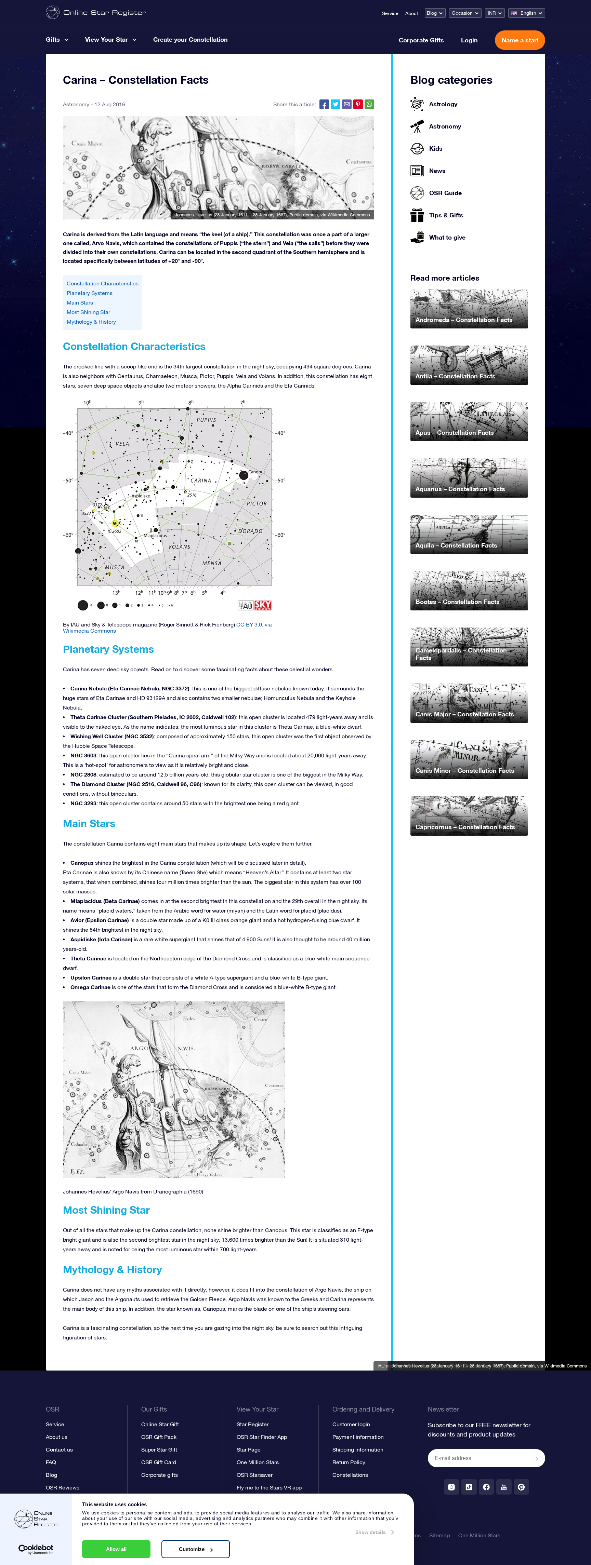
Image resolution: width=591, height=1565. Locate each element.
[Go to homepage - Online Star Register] (96, 12)
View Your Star (106, 39)
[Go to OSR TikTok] (469, 1487)
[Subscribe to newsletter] (537, 1458)
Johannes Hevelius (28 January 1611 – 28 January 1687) (231, 214)
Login (469, 40)
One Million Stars (258, 1462)
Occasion (462, 13)
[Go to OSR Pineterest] (521, 1487)
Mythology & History (91, 322)
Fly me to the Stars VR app (269, 1487)
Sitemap (439, 1535)
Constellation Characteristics (103, 283)
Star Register (252, 1424)
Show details (370, 1532)
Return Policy (348, 1462)
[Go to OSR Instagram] (451, 1487)
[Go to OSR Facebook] (486, 1487)
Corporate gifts (159, 1475)
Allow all (116, 1549)
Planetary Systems (90, 293)
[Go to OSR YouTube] (504, 1487)
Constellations (350, 1475)
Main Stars (80, 302)
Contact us (59, 1449)
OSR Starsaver (255, 1475)
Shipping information (357, 1449)
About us (56, 1437)
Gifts (53, 39)
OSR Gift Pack (158, 1437)
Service (390, 13)
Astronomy (76, 104)
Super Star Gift (159, 1449)
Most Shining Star (88, 312)
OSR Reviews (62, 1487)
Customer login (351, 1424)
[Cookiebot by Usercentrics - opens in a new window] (36, 1549)
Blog (432, 13)
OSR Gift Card (158, 1462)
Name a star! (520, 40)
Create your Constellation (190, 39)
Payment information (358, 1437)
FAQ (51, 1462)
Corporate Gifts (421, 40)
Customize (192, 1549)
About (411, 13)
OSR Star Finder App (262, 1437)
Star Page (249, 1449)
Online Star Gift (160, 1424)
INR (492, 13)
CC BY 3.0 (249, 624)
